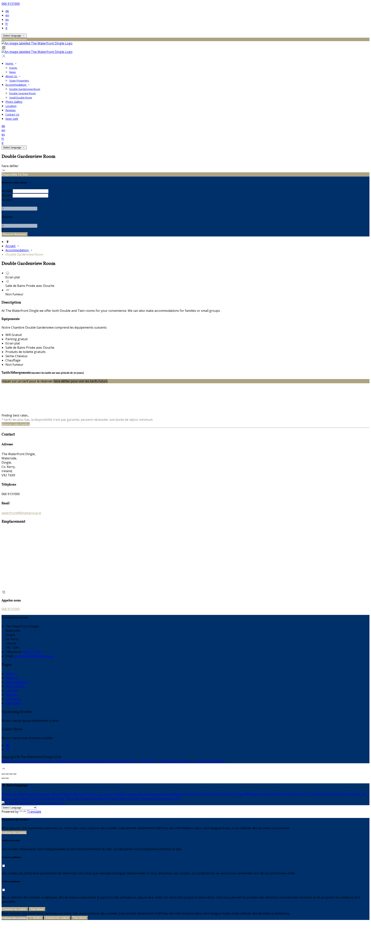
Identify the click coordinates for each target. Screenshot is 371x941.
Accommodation (16, 85)
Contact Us (12, 114)
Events (13, 68)
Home (9, 63)
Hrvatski (268, 794)
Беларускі (225, 794)
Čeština (238, 794)
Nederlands (341, 794)
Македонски (160, 794)
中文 (178, 798)
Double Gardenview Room (24, 89)
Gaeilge (119, 794)
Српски (123, 798)
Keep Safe (11, 119)
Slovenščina (149, 798)
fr (6, 24)
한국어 (33, 798)
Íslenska (316, 794)
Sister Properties (19, 80)
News (12, 72)
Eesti (90, 794)
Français (44, 794)
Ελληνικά (79, 794)
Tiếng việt (72, 798)
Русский (86, 798)
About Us (11, 76)
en (7, 15)
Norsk (327, 794)
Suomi (108, 794)
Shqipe (135, 798)
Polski (59, 798)
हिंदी (247, 794)
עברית (305, 794)
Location (10, 106)
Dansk (67, 794)
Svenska (111, 798)
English (19, 794)
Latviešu (144, 794)
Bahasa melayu (181, 794)
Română (99, 798)
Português (47, 798)
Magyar (255, 794)
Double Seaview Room (22, 93)
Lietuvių (131, 794)
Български (209, 794)
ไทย (364, 794)
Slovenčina (166, 798)
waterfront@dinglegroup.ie (21, 513)
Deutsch (8, 794)
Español (31, 794)
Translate (34, 811)
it (6, 28)
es (7, 19)
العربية (99, 794)
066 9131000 (11, 4)
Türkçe (355, 794)
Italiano (56, 794)
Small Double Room (20, 97)
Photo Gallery (13, 102)
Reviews (10, 110)
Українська (10, 798)
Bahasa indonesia (288, 794)
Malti (197, 794)
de (7, 11)
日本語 (23, 798)
